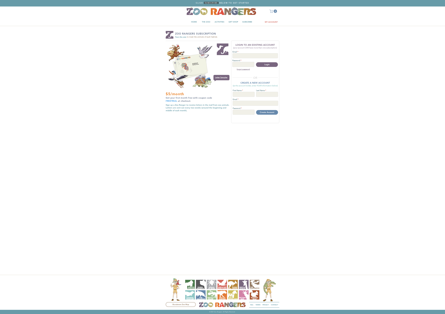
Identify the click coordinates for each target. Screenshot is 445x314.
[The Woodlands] (254, 284)
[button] (274, 11)
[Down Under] (233, 284)
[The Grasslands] (233, 295)
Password (236, 60)
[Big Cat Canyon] (222, 295)
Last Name (260, 90)
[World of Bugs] (211, 284)
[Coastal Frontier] (190, 295)
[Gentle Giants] (244, 284)
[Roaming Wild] (254, 295)
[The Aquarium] (201, 295)
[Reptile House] (211, 295)
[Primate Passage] (190, 284)
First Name (237, 90)
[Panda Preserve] (201, 284)
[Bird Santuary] (222, 284)
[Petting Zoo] (244, 295)
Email (234, 52)
